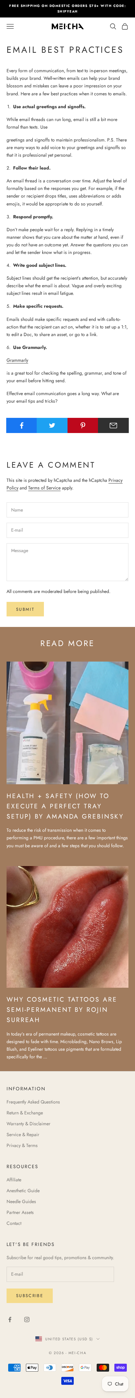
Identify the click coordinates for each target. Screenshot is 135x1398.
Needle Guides (21, 1201)
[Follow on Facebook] (10, 1319)
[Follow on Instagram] (27, 1319)
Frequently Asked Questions (33, 1102)
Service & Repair (23, 1134)
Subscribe (29, 1295)
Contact (14, 1223)
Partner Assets (20, 1212)
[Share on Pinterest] (83, 425)
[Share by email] (113, 425)
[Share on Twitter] (52, 425)
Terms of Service (44, 487)
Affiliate (14, 1179)
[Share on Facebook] (22, 425)
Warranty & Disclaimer (28, 1123)
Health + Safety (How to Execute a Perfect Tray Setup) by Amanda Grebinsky (65, 806)
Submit (25, 609)
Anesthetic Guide (23, 1190)
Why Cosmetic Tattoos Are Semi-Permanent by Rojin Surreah (62, 1009)
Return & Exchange (25, 1112)
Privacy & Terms (22, 1145)
